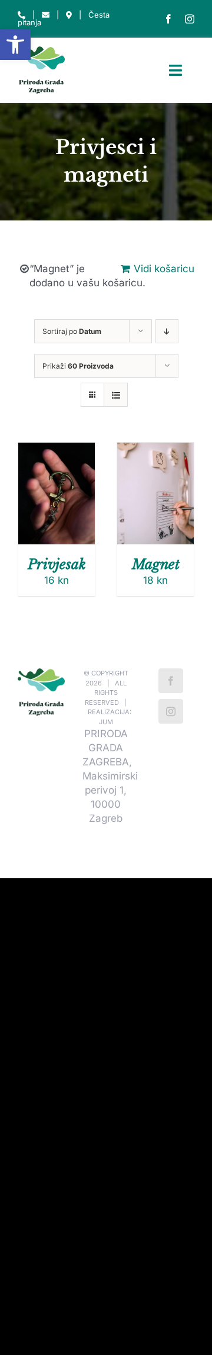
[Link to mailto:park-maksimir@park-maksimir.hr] (45, 15)
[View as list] (115, 394)
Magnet (156, 564)
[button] (15, 44)
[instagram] (189, 19)
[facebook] (168, 19)
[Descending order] (166, 331)
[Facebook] (170, 680)
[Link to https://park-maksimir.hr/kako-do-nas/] (69, 15)
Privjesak (57, 564)
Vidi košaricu (164, 269)
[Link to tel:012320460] (21, 15)
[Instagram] (170, 711)
